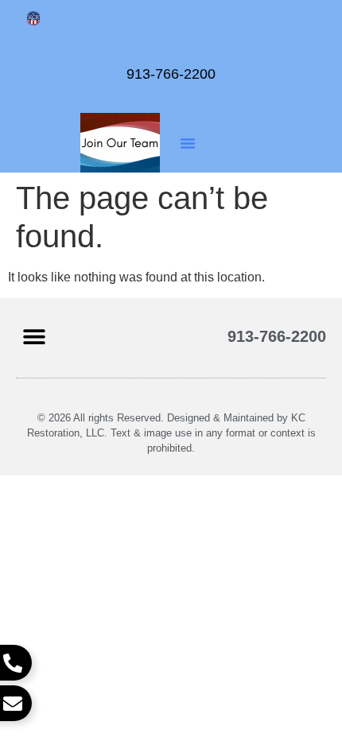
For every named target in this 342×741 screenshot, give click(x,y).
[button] (188, 143)
